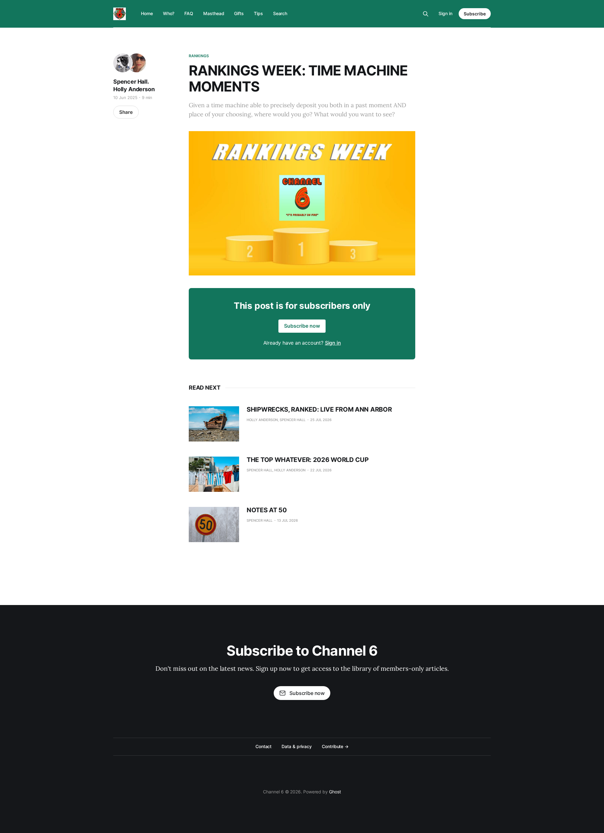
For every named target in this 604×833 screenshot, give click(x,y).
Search (280, 13)
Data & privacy (297, 746)
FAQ (188, 13)
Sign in (445, 13)
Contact (263, 746)
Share (126, 112)
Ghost (335, 791)
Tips (258, 13)
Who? (169, 13)
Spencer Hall (130, 81)
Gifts (239, 13)
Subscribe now (302, 326)
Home (147, 13)
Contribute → (335, 746)
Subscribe (475, 13)
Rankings (199, 55)
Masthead (213, 13)
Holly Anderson (133, 89)
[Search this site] (425, 14)
